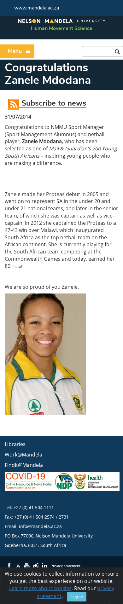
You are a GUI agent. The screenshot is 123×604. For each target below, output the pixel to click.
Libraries (15, 444)
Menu (15, 51)
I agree (77, 596)
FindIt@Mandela (24, 465)
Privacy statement (65, 565)
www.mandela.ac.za (36, 7)
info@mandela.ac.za (40, 526)
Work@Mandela (23, 454)
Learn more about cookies (40, 588)
